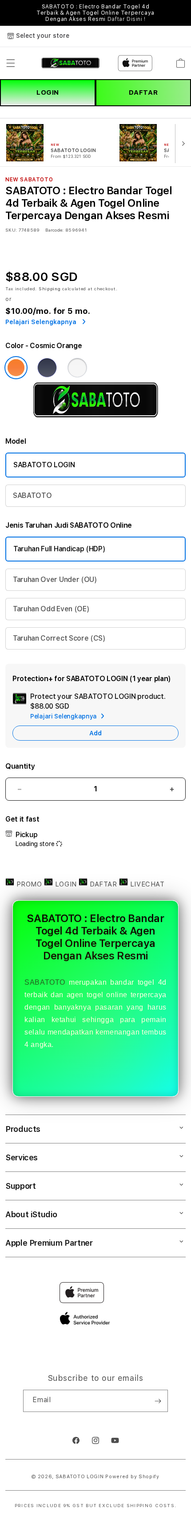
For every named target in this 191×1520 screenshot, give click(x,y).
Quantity (20, 766)
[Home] (70, 63)
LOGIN (47, 92)
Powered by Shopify (132, 1477)
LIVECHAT (146, 884)
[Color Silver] (77, 367)
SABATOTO (32, 495)
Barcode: (54, 230)
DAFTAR (143, 92)
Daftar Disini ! (126, 19)
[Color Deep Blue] (47, 367)
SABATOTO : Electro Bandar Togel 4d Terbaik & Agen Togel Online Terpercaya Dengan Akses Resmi (95, 13)
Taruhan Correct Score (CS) (59, 638)
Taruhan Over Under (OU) (55, 579)
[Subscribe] (157, 1401)
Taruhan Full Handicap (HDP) (59, 549)
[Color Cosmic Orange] (16, 367)
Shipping (50, 288)
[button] (10, 63)
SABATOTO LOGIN (44, 465)
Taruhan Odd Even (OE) (51, 609)
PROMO (29, 884)
